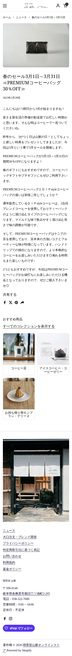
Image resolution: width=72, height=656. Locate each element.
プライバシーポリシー (18, 543)
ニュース (21, 17)
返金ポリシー (12, 569)
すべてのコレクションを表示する (29, 326)
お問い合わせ (12, 556)
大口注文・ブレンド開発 (20, 537)
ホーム (7, 17)
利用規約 (9, 562)
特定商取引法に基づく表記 (21, 549)
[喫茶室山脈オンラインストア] (36, 6)
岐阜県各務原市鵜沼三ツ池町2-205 (26, 593)
